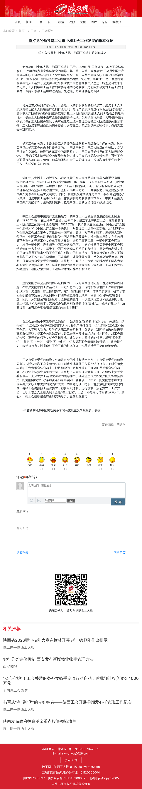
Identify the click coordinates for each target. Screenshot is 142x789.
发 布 (118, 502)
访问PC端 (71, 760)
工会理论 (47, 31)
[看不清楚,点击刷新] (71, 501)
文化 (81, 22)
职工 (49, 22)
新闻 (27, 22)
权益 (59, 22)
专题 (103, 22)
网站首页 (120, 552)
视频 (70, 22)
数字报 (113, 22)
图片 (92, 22)
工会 (38, 22)
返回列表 (22, 552)
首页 (16, 22)
